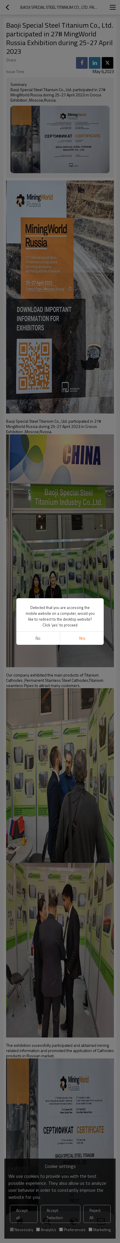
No (38, 638)
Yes (82, 638)
